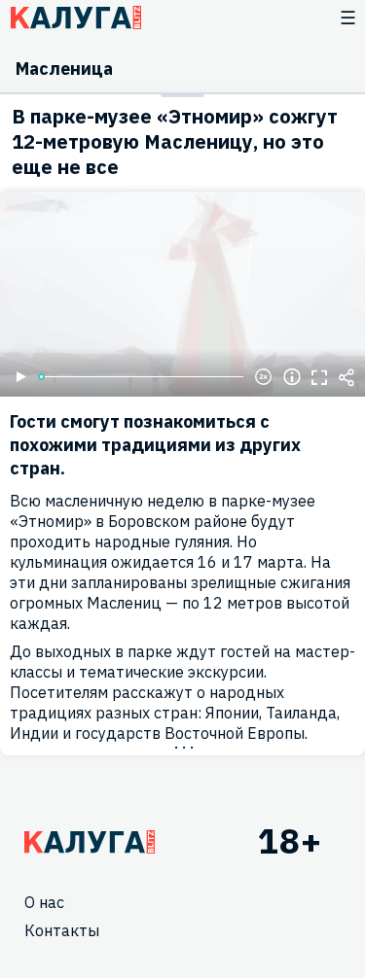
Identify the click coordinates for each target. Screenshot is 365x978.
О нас (44, 902)
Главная (89, 842)
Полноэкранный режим (319, 377)
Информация (292, 377)
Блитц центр (75, 17)
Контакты (61, 930)
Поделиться (346, 377)
